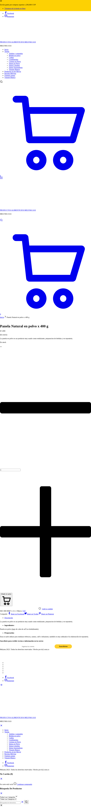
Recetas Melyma (10, 73)
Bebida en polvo (14, 55)
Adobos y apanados (16, 53)
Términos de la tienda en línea (14, 8)
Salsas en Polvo (14, 63)
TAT (24, 611)
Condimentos (13, 59)
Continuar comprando (24, 784)
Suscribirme (63, 646)
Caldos (11, 57)
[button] (1, 346)
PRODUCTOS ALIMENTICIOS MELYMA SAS (18, 42)
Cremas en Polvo (15, 61)
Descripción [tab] (8, 618)
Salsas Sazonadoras (16, 67)
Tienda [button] (6, 51)
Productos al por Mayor (12, 71)
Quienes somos (9, 75)
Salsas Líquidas (14, 65)
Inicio (6, 49)
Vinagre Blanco (14, 69)
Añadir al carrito (6, 594)
